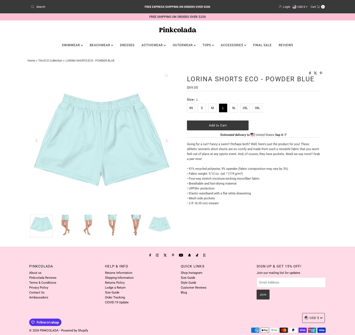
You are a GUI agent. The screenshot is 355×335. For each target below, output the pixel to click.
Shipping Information (119, 278)
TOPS (207, 45)
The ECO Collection (50, 60)
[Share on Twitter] (316, 73)
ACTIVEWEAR (153, 45)
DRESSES (127, 45)
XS (191, 108)
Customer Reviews (193, 287)
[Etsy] (204, 255)
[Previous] (36, 140)
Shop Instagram (191, 273)
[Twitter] (165, 255)
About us (35, 273)
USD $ (301, 6)
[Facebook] (150, 255)
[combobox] (77, 7)
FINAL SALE (262, 45)
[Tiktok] (197, 255)
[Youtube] (181, 255)
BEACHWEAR (100, 45)
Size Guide (112, 292)
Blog (184, 292)
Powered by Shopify (74, 330)
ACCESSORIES (232, 45)
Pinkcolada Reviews (42, 278)
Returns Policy (115, 283)
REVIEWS (286, 45)
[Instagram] (157, 255)
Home (31, 60)
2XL (245, 108)
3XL (257, 108)
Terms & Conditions (42, 283)
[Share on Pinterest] (321, 73)
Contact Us (37, 292)
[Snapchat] (189, 255)
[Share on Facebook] (310, 73)
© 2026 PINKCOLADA (44, 330)
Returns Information (118, 273)
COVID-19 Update (117, 302)
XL (234, 108)
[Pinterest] (173, 255)
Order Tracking (115, 297)
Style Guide (188, 283)
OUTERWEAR (183, 45)
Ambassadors (38, 297)
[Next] (166, 140)
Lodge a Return (115, 287)
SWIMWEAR (71, 45)
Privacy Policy (38, 287)
